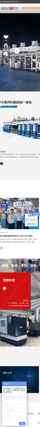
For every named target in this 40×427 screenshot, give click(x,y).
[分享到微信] (6, 38)
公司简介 (30, 413)
